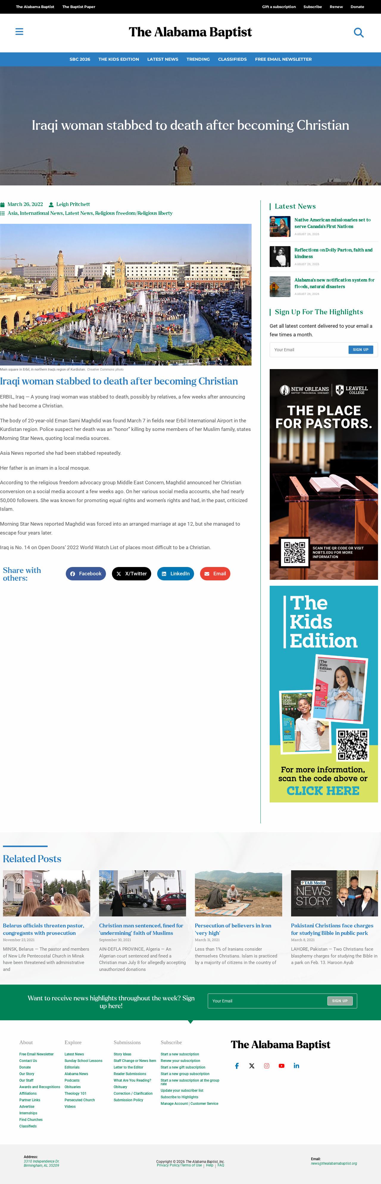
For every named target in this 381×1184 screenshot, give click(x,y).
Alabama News (76, 1074)
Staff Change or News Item (135, 1061)
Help (209, 1165)
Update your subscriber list (182, 1090)
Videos (70, 1107)
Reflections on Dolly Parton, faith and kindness (333, 253)
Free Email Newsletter (283, 59)
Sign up (361, 350)
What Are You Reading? (132, 1080)
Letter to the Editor (128, 1067)
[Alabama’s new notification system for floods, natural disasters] (280, 286)
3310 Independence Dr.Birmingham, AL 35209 (42, 1163)
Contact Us (28, 1061)
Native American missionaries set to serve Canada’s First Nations (333, 223)
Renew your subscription (180, 1061)
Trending (198, 59)
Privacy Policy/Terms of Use (179, 1165)
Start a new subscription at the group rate (190, 1082)
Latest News (162, 59)
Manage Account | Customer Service (189, 1104)
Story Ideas (122, 1054)
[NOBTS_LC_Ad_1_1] (324, 474)
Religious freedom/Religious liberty (134, 213)
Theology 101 (76, 1093)
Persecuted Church (80, 1100)
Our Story (26, 1074)
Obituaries (73, 1087)
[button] (359, 33)
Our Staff (26, 1080)
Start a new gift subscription (183, 1067)
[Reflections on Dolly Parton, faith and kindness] (280, 256)
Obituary (120, 1087)
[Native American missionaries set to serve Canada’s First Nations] (280, 226)
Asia (13, 213)
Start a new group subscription (185, 1074)
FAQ (221, 1165)
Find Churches (31, 1120)
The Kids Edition (119, 59)
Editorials (72, 1067)
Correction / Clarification (133, 1093)
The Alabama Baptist (35, 6)
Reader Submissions (130, 1074)
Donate (25, 1067)
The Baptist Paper (79, 6)
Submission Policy (128, 1100)
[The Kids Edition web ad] (324, 694)
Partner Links (29, 1100)
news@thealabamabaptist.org (334, 1163)
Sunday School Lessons (83, 1061)
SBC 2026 (80, 59)
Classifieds (232, 59)
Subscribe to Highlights (179, 1097)
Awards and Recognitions (39, 1087)
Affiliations (28, 1093)
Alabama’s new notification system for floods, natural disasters (334, 283)
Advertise (26, 1107)
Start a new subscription (180, 1054)
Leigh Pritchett (73, 204)
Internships (28, 1113)
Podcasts (72, 1080)
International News (41, 213)
